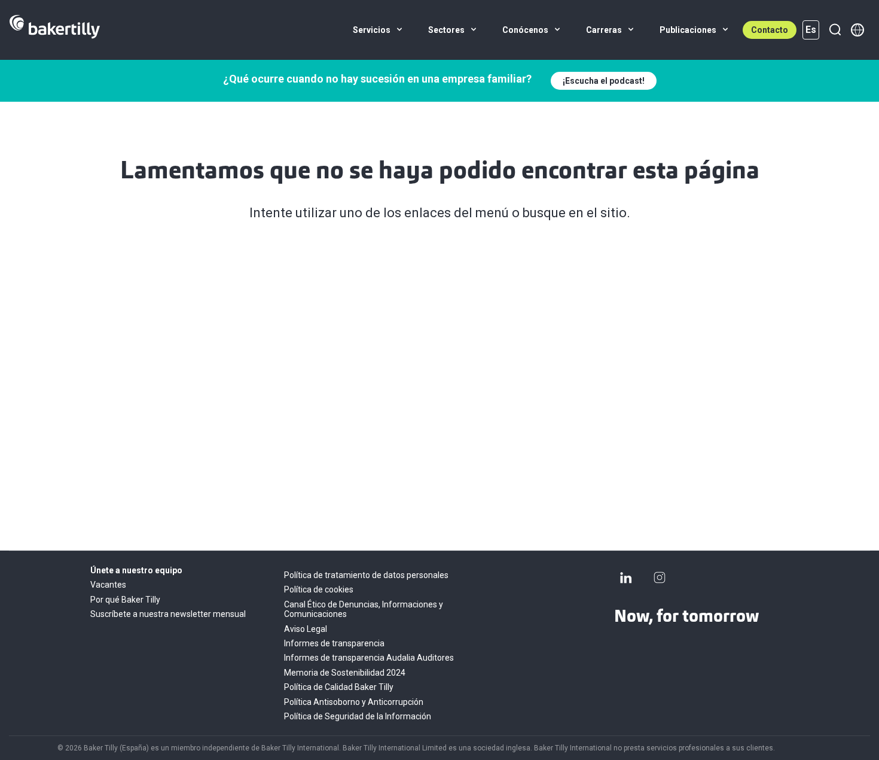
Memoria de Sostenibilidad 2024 (344, 672)
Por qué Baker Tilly (125, 599)
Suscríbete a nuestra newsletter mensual (168, 614)
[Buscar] (834, 29)
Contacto (769, 30)
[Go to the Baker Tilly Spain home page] (55, 30)
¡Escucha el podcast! (604, 81)
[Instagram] (660, 577)
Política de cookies (318, 589)
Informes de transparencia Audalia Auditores (369, 657)
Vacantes (108, 584)
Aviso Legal (305, 629)
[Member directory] (857, 30)
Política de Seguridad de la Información (357, 716)
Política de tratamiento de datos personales (366, 575)
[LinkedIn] (626, 577)
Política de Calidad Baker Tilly (338, 687)
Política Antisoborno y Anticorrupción (353, 702)
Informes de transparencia (334, 643)
